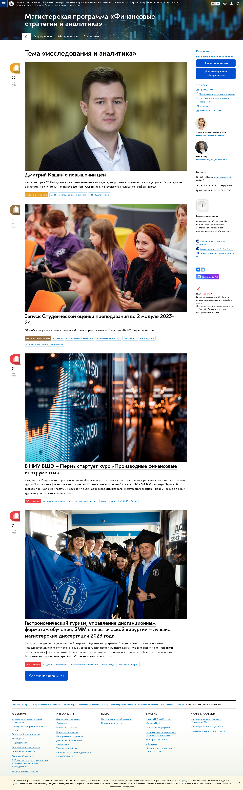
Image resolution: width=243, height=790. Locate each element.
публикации (62, 664)
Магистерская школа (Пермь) (93, 704)
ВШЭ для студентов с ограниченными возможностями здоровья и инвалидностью (30, 763)
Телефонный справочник (24, 751)
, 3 (229, 176)
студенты (58, 338)
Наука (105, 714)
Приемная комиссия (216, 63)
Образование (65, 714)
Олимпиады (61, 723)
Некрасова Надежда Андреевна (211, 159)
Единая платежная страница (25, 770)
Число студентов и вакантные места (217, 93)
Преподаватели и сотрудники (26, 747)
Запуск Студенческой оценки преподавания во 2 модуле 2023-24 (99, 319)
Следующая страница (45, 675)
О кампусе (19, 714)
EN (218, 3)
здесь (184, 780)
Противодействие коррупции (26, 734)
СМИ (53, 194)
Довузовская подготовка (68, 718)
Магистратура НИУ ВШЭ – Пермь (216, 248)
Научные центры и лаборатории (116, 718)
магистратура (147, 338)
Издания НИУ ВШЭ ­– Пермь (159, 718)
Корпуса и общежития (22, 755)
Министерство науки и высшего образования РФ (206, 720)
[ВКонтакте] (198, 270)
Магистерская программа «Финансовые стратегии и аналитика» (90, 19)
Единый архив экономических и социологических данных (161, 734)
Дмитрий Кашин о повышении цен (65, 174)
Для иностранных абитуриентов (216, 73)
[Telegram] (203, 270)
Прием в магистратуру (67, 732)
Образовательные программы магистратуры (54, 704)
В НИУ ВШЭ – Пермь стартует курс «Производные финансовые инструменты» (101, 469)
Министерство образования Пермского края (160, 750)
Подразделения (19, 742)
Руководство (18, 738)
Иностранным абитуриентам (69, 736)
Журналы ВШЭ (153, 723)
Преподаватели (208, 89)
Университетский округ (67, 748)
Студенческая (221, 176)
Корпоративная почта (156, 739)
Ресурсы (151, 714)
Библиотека (151, 743)
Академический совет (210, 110)
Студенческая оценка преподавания (44, 344)
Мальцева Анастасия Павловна (210, 135)
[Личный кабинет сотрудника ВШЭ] (231, 3)
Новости (180, 704)
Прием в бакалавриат (66, 727)
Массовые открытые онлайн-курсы (208, 730)
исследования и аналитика (72, 194)
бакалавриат (130, 338)
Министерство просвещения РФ (207, 726)
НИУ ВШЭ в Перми (99, 194)
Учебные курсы (207, 85)
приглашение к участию (108, 338)
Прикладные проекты (111, 723)
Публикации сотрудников (158, 727)
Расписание (205, 106)
